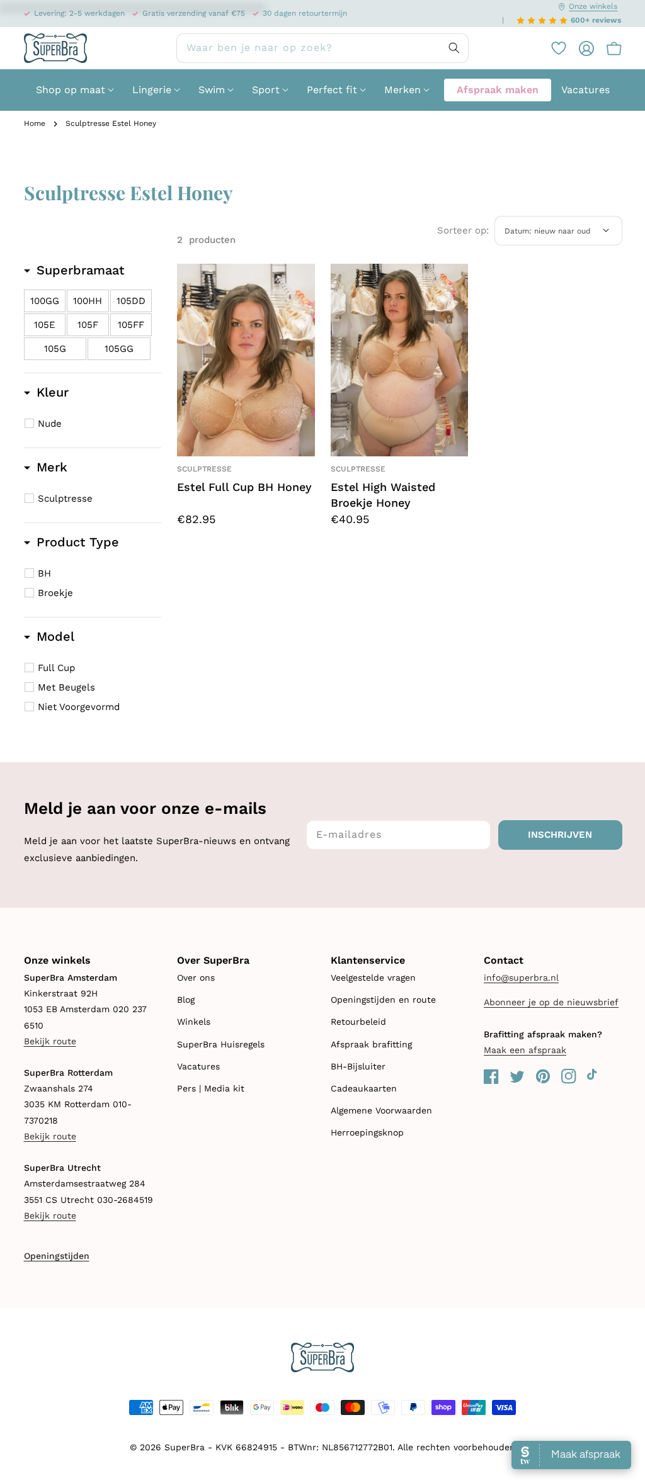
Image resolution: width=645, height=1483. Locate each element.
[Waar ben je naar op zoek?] (454, 48)
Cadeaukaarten (364, 1088)
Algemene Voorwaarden (381, 1110)
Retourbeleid (358, 1022)
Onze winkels (593, 6)
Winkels (193, 1022)
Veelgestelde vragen (373, 978)
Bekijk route (50, 1041)
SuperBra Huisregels (221, 1044)
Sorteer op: (463, 230)
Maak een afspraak (525, 1050)
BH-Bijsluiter (358, 1066)
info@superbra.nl (521, 978)
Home (34, 123)
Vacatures (198, 1066)
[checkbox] (45, 301)
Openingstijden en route (383, 1000)
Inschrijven (560, 834)
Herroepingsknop (367, 1132)
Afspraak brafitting (371, 1044)
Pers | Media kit (210, 1088)
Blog (186, 1000)
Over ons (196, 978)
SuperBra (184, 1447)
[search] (322, 48)
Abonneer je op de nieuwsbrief (551, 1002)
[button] (608, 48)
